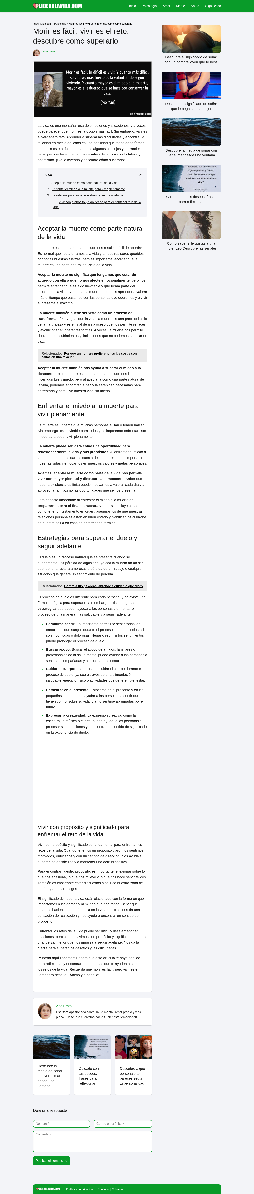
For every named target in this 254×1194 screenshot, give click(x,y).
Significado (213, 6)
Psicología (149, 6)
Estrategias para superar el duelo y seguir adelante (87, 195)
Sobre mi (117, 1189)
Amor (166, 6)
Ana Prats (49, 51)
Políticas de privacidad (80, 1189)
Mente (180, 6)
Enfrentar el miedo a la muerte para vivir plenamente (88, 189)
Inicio (132, 6)
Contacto (103, 1189)
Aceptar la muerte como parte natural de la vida (84, 183)
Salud (195, 6)
